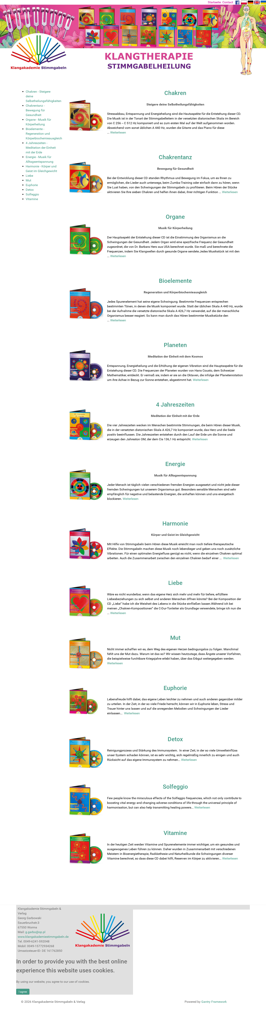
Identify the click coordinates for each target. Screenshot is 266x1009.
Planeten (175, 345)
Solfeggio (175, 786)
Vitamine (175, 833)
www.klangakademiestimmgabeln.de (43, 937)
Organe (175, 216)
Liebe (175, 582)
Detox (175, 739)
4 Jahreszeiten (175, 404)
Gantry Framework (214, 1002)
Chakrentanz (175, 157)
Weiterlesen (118, 132)
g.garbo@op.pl (35, 932)
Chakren (175, 93)
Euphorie (175, 688)
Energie (175, 464)
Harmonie (175, 523)
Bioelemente (175, 280)
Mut (175, 637)
